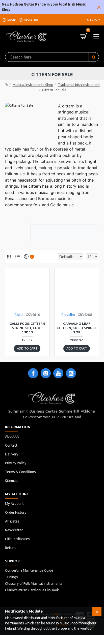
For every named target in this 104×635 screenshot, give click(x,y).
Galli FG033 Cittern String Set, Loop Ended (27, 328)
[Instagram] (46, 373)
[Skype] (71, 373)
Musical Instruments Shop (33, 85)
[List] (17, 257)
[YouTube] (58, 373)
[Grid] (9, 257)
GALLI (18, 315)
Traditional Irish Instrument (79, 85)
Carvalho (68, 315)
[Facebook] (33, 373)
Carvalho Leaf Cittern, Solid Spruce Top (77, 328)
